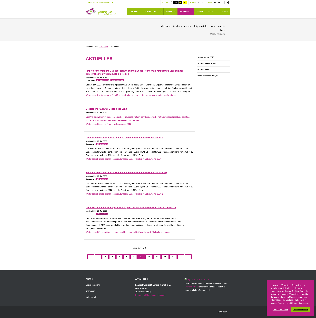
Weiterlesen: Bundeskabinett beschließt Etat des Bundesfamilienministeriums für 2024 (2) (125, 194)
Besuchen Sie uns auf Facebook (100, 2)
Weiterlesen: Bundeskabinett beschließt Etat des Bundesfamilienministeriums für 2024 (123, 159)
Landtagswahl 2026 (205, 57)
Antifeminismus (103, 80)
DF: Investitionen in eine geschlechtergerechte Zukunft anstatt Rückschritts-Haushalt (131, 207)
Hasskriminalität (117, 80)
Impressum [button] (304, 303)
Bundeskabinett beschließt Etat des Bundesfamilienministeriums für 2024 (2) (126, 172)
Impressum (90, 291)
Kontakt (89, 279)
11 (149, 257)
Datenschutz (91, 297)
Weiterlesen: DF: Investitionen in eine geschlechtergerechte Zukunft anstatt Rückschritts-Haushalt (128, 232)
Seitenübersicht (92, 285)
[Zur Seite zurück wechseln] (98, 256)
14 (173, 257)
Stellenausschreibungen (207, 75)
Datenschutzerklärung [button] (287, 303)
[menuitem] (134, 11)
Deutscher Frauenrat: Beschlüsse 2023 (106, 109)
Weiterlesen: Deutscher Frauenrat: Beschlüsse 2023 (108, 124)
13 (165, 257)
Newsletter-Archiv (204, 69)
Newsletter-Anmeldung (207, 63)
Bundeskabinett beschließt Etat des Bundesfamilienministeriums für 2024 (124, 137)
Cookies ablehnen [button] (280, 310)
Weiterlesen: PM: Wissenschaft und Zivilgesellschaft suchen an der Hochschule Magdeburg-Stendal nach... (133, 95)
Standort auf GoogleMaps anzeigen (150, 295)
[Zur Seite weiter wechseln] (180, 256)
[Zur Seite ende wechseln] (188, 256)
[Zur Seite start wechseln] (90, 256)
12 (157, 257)
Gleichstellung (102, 144)
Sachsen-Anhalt (192, 287)
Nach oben (222, 312)
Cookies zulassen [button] (300, 310)
